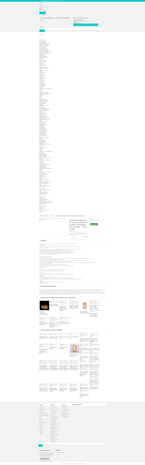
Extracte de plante (42, 60)
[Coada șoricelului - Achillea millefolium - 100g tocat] (54, 385)
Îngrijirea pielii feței (43, 118)
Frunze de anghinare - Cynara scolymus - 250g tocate (95, 349)
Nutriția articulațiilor (43, 155)
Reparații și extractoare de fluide (45, 201)
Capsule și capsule (43, 67)
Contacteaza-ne (54, 412)
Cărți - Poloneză (42, 430)
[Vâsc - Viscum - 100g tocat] (65, 334)
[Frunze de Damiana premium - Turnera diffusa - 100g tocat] (95, 310)
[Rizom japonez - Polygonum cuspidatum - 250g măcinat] (44, 319)
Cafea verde (41, 83)
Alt (39, 187)
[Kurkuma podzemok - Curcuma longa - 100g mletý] (85, 391)
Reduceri (41, 212)
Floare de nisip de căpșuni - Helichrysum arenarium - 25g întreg (94, 358)
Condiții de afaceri (54, 419)
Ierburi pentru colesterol (44, 52)
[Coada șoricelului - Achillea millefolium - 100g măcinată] (75, 385)
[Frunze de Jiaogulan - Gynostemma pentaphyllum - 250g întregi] (44, 345)
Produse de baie (42, 200)
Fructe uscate (42, 122)
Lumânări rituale (42, 194)
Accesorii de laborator (43, 199)
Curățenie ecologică (43, 116)
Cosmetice (41, 106)
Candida (41, 178)
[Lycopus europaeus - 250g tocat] (65, 344)
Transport (52, 415)
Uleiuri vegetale (42, 99)
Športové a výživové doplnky (54, 439)
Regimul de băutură (43, 154)
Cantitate (91, 220)
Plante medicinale (42, 42)
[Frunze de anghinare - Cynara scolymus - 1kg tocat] (85, 353)
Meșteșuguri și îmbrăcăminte (45, 202)
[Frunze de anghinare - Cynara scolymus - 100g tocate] (85, 345)
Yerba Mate (41, 89)
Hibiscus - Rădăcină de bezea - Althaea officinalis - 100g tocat (94, 307)
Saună (40, 170)
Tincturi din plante (43, 61)
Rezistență (41, 63)
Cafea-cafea (41, 125)
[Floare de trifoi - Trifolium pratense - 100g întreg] (85, 362)
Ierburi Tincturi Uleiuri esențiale (55, 429)
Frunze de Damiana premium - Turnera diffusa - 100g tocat (94, 315)
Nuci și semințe (42, 123)
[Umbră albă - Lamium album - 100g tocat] (44, 334)
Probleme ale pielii (43, 174)
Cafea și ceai (41, 85)
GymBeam (41, 161)
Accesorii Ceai (42, 86)
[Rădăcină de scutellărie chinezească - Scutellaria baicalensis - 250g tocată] (54, 319)
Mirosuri (41, 169)
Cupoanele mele (65, 416)
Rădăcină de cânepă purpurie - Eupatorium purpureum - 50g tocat (74, 307)
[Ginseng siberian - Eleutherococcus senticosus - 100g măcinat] (65, 302)
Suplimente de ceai (43, 77)
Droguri (40, 69)
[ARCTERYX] (45, 36)
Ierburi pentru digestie (43, 44)
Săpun (40, 120)
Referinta (70, 231)
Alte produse (41, 196)
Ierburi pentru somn (43, 46)
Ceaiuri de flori (42, 80)
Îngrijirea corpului (42, 117)
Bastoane (41, 158)
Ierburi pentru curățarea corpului (45, 51)
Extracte (41, 62)
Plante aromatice (42, 40)
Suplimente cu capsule (43, 92)
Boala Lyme (41, 175)
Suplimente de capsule (43, 68)
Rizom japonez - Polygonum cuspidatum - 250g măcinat (44, 323)
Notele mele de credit (66, 410)
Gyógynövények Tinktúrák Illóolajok (55, 425)
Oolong (40, 76)
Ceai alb (41, 78)
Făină (40, 138)
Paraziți (40, 180)
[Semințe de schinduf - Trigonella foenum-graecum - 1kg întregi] (44, 385)
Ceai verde (41, 74)
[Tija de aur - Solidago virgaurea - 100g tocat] (54, 301)
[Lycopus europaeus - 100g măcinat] (75, 348)
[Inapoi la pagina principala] (40, 216)
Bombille (41, 87)
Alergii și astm (42, 172)
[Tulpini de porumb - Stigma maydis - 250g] (95, 384)
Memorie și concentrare (44, 179)
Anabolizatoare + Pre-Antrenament (46, 151)
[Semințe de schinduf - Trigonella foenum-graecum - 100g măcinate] (85, 369)
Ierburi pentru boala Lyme (44, 45)
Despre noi (53, 413)
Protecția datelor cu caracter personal (54, 417)
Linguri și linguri (42, 205)
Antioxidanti (41, 139)
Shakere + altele (42, 156)
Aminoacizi (41, 152)
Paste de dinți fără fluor (44, 210)
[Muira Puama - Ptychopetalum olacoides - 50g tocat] (44, 305)
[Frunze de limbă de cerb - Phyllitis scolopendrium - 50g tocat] (85, 335)
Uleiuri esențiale (42, 102)
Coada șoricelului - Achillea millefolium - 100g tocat (53, 389)
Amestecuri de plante (43, 56)
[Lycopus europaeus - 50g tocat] (54, 344)
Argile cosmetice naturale (44, 109)
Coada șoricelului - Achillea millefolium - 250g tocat (64, 389)
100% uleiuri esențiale (43, 100)
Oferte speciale (53, 407)
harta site (41, 3)
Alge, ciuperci (42, 126)
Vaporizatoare (42, 188)
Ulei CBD (41, 104)
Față (40, 190)
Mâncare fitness (42, 153)
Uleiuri (40, 419)
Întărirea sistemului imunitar (44, 185)
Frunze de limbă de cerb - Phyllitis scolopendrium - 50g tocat (85, 340)
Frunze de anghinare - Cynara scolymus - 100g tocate (84, 349)
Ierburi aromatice (42, 47)
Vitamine (41, 211)
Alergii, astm (41, 94)
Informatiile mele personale (65, 414)
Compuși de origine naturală (45, 93)
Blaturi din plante (42, 57)
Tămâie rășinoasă (42, 167)
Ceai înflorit (41, 73)
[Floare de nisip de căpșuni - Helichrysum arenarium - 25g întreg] (95, 353)
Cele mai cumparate (54, 410)
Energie (40, 95)
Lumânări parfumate (43, 166)
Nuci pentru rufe (42, 203)
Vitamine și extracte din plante (45, 157)
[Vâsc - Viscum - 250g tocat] (75, 334)
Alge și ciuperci (42, 140)
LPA (40, 184)
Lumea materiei (42, 186)
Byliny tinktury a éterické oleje (55, 434)
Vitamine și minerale (43, 132)
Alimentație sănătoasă (43, 121)
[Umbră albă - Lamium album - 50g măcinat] (54, 334)
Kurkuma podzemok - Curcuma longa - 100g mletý (84, 395)
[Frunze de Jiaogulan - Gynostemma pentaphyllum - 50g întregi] (95, 335)
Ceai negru (41, 79)
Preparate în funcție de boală (44, 171)
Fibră (40, 136)
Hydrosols (41, 111)
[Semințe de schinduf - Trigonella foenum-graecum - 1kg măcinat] (95, 369)
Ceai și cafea (41, 71)
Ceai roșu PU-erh (42, 84)
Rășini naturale (42, 165)
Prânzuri (40, 427)
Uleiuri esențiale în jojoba (44, 108)
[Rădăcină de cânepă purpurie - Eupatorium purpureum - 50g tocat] (75, 302)
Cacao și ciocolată (43, 134)
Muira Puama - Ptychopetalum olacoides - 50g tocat (43, 313)
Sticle (40, 209)
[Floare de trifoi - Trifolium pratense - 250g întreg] (95, 362)
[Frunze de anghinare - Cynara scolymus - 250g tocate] (95, 345)
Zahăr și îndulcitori (43, 135)
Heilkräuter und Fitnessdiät (53, 437)
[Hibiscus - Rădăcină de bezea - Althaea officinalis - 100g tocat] (95, 302)
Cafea (40, 90)
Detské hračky (53, 441)
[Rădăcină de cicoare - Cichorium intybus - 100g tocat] (65, 319)
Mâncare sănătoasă (43, 124)
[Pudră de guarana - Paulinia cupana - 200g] (85, 305)
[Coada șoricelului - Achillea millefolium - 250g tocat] (65, 385)
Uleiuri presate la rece (43, 101)
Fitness (40, 146)
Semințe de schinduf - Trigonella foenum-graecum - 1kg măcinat (94, 373)
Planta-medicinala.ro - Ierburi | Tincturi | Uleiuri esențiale (75, 463)
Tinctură (40, 59)
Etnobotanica (42, 55)
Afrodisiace (41, 58)
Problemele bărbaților (43, 182)
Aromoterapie (41, 162)
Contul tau (41, 27)
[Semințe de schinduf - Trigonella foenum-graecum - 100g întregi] (95, 377)
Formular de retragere (60, 452)
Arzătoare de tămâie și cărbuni (45, 168)
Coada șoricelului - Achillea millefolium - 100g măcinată (74, 389)
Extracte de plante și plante (44, 43)
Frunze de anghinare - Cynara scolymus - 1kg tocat (84, 358)
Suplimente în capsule (43, 70)
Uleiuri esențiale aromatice (44, 164)
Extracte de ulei (42, 103)
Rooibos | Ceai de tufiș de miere (45, 88)
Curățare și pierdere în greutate (45, 181)
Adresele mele (64, 412)
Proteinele (41, 148)
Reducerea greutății (43, 147)
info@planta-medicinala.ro (47, 460)
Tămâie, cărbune (42, 198)
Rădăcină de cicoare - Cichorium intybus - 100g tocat (65, 323)
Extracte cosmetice (43, 110)
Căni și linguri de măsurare (44, 189)
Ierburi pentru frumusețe (44, 53)
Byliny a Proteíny (54, 422)
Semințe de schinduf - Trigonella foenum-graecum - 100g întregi (94, 381)
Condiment (41, 142)
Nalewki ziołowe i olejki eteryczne (55, 432)
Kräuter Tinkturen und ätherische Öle (55, 427)
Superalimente (42, 127)
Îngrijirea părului (42, 107)
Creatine (41, 150)
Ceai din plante (42, 72)
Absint (40, 197)
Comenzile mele (65, 407)
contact (40, 2)
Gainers (40, 149)
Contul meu (64, 405)
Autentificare (41, 26)
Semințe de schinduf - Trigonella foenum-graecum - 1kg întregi (43, 389)
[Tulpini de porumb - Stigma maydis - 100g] (85, 384)
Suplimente (41, 91)
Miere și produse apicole (44, 137)
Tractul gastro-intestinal (44, 183)
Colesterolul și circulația (44, 173)
